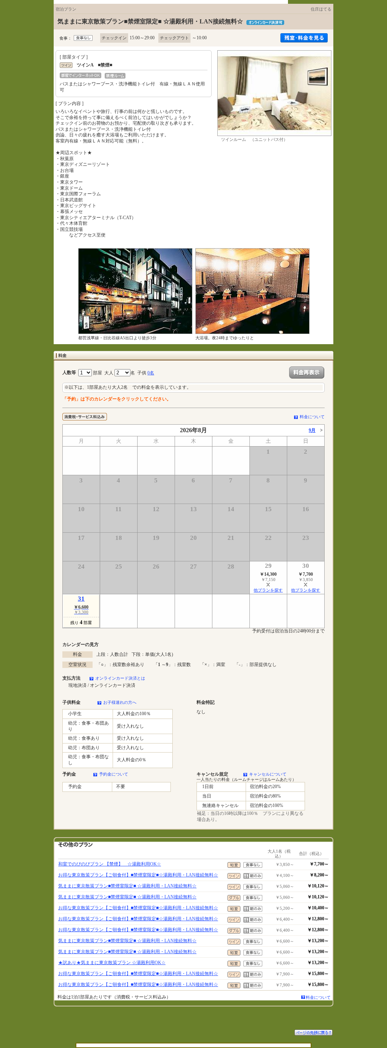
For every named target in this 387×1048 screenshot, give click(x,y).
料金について (312, 416)
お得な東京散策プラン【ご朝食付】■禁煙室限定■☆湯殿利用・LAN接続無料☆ (138, 875)
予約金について (113, 774)
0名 (150, 373)
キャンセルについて (267, 774)
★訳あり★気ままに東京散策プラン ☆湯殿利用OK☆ (112, 962)
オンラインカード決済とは (120, 678)
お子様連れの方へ (119, 702)
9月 (312, 430)
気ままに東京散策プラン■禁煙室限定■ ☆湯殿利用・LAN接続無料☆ (127, 886)
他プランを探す (268, 590)
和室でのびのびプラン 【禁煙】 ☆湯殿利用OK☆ (109, 864)
